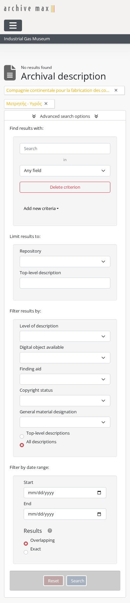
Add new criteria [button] (40, 208)
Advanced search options (65, 116)
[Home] (58, 8)
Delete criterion (65, 187)
